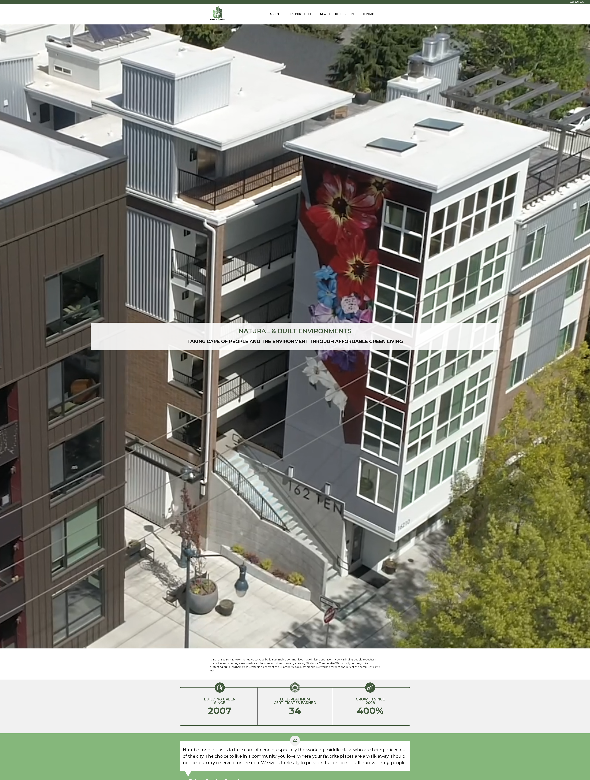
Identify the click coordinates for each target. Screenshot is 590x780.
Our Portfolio (300, 14)
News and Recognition (337, 14)
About (274, 14)
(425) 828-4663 (577, 1)
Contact (369, 14)
